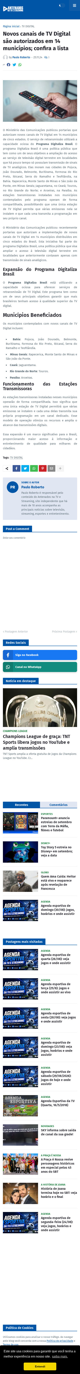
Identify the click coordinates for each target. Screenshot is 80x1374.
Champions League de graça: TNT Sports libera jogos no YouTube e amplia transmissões (36, 742)
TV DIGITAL (28, 26)
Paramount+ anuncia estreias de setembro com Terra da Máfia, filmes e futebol (56, 824)
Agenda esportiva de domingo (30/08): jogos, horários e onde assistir (58, 910)
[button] (61, 5)
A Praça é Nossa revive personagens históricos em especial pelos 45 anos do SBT (57, 1165)
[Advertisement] (40, 1279)
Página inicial (11, 26)
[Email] (51, 468)
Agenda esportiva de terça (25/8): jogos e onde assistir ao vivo (55, 988)
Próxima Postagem (63, 631)
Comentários (59, 805)
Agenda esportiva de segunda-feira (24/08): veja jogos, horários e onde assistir (57, 1224)
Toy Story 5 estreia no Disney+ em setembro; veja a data (57, 851)
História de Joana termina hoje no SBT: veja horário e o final (59, 1193)
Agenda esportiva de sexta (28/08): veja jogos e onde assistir (58, 1017)
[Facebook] (8, 65)
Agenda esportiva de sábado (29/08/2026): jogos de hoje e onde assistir (56, 1078)
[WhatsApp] (20, 65)
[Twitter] (14, 65)
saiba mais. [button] (60, 1356)
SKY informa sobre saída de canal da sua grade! (58, 1132)
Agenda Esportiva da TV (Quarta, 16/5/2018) (58, 1103)
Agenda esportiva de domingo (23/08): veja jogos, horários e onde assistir (56, 1048)
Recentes (21, 805)
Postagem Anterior (16, 631)
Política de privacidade (60, 1340)
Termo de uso (10, 1344)
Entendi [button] (40, 1366)
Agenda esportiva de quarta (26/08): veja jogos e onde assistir (56, 959)
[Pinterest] (43, 468)
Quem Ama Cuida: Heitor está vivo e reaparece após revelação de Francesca (58, 882)
